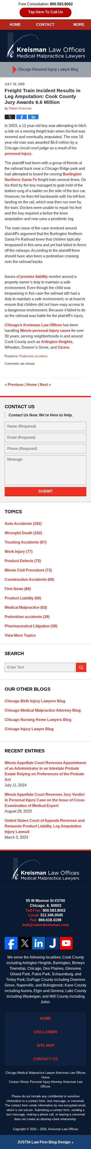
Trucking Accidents (25, 542)
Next (45, 385)
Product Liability (23, 598)
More (78, 25)
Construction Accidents (29, 579)
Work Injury (18, 552)
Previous (14, 385)
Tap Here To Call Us (45, 12)
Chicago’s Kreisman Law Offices (33, 325)
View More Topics (20, 635)
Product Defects (23, 561)
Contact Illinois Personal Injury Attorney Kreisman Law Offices (45, 1084)
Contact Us (45, 1059)
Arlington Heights (56, 342)
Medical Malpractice (26, 607)
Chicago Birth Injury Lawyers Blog (35, 701)
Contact (45, 25)
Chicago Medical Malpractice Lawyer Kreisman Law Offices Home (45, 1075)
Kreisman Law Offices (63, 1129)
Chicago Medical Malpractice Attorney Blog (43, 710)
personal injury (18, 154)
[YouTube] (66, 943)
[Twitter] (25, 943)
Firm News (18, 589)
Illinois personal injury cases (45, 331)
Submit (45, 491)
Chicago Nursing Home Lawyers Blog (38, 720)
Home (15, 25)
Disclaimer (45, 1032)
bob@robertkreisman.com (45, 925)
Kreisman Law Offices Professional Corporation (46, 45)
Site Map (45, 1045)
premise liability (34, 277)
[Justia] (52, 943)
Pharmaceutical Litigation (31, 626)
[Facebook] (11, 943)
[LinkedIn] (39, 943)
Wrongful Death (23, 533)
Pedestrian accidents (33, 356)
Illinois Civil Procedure (28, 570)
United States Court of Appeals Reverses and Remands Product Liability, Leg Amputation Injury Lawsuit (45, 826)
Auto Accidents (23, 524)
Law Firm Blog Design (43, 1142)
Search (81, 667)
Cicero (63, 347)
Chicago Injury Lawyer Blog (29, 729)
